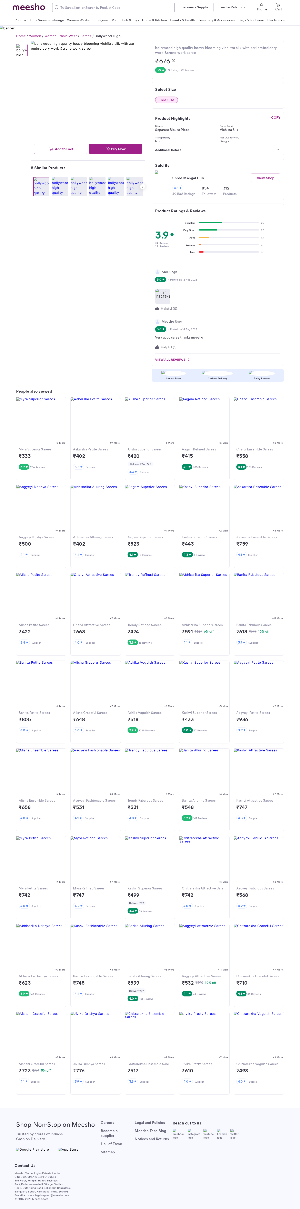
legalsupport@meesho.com (52, 1195)
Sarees (85, 36)
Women (35, 36)
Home (21, 36)
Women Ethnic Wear (60, 36)
